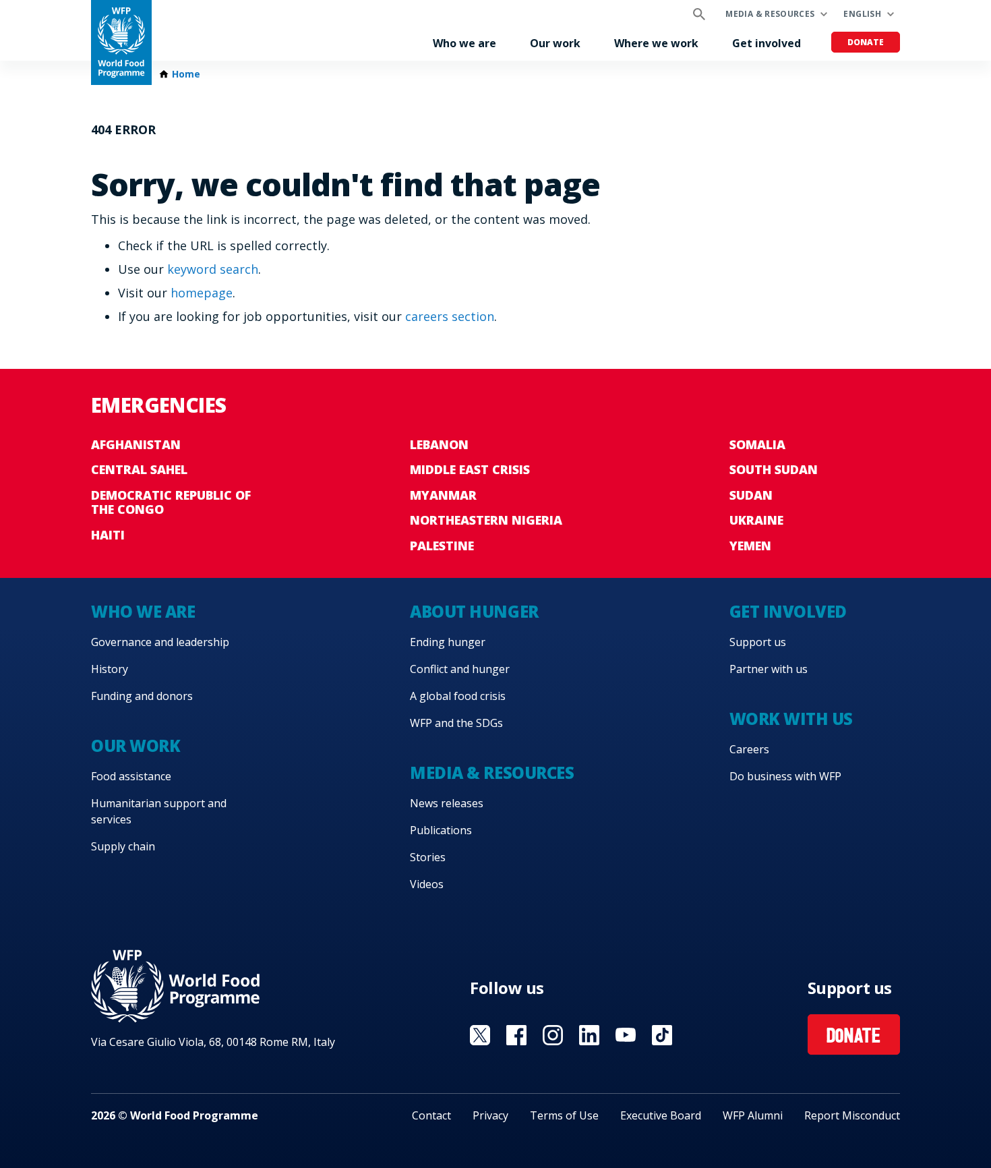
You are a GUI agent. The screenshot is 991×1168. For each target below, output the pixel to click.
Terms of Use (564, 1115)
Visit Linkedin (589, 1035)
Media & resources (769, 14)
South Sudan (773, 469)
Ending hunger (447, 642)
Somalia (757, 444)
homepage (202, 293)
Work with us (791, 718)
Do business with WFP (785, 776)
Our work (555, 43)
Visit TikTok (662, 1035)
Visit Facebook (516, 1035)
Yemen (750, 545)
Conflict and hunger (460, 669)
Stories (428, 857)
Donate (865, 42)
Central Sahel (139, 469)
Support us (757, 642)
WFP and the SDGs (456, 723)
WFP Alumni (753, 1115)
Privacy (490, 1115)
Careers (749, 749)
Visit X (480, 1035)
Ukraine (756, 520)
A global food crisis (458, 696)
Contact (431, 1115)
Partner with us (768, 669)
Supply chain (123, 846)
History (109, 669)
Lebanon (439, 444)
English (862, 14)
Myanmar (443, 495)
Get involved (766, 43)
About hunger (474, 611)
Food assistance (131, 776)
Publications (441, 830)
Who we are (464, 43)
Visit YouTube (625, 1035)
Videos (427, 884)
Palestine (442, 545)
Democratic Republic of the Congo (171, 502)
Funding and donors (142, 696)
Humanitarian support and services (159, 811)
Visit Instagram (553, 1035)
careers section (449, 316)
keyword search (212, 269)
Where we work (656, 43)
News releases (446, 803)
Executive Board (660, 1115)
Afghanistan (136, 444)
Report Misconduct (852, 1115)
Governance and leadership (160, 642)
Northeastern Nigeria (486, 520)
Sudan (751, 495)
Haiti (108, 535)
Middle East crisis (470, 469)
